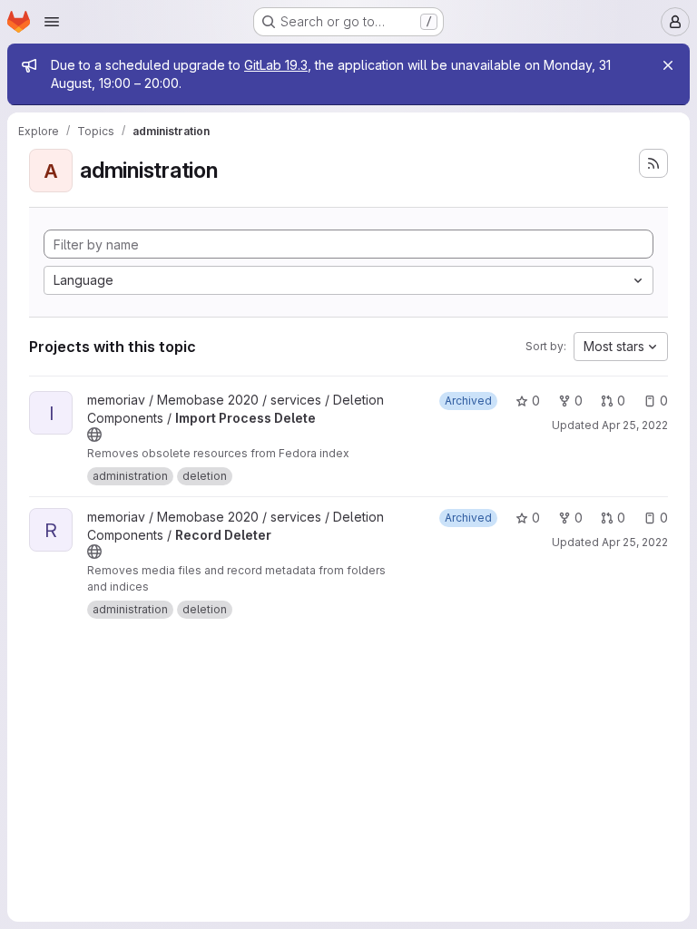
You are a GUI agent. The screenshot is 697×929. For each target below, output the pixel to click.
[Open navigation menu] (51, 21)
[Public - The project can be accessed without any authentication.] (94, 434)
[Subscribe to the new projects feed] (653, 163)
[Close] (668, 65)
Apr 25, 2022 (635, 425)
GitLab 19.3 (276, 65)
